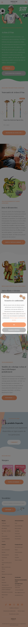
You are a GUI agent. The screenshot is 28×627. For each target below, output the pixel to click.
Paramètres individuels (14, 330)
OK (14, 324)
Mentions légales (14, 318)
